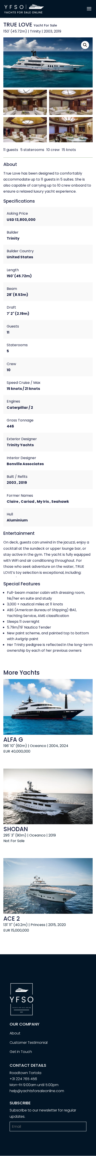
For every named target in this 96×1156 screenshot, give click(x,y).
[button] (85, 45)
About (15, 1033)
